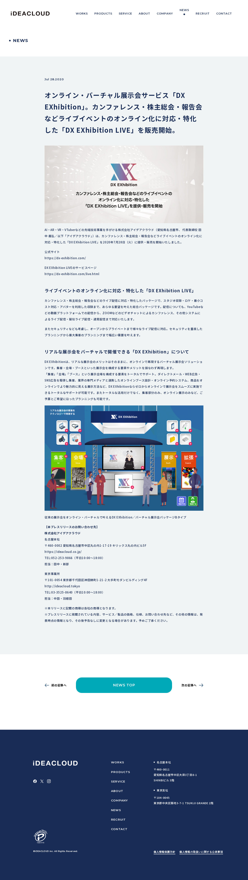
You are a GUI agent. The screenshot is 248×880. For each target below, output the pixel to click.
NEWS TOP (124, 685)
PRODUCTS (120, 772)
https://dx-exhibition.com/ (65, 258)
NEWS (116, 810)
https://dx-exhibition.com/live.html (72, 274)
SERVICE (118, 781)
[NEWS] (184, 13)
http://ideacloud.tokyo (62, 586)
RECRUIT (118, 819)
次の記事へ (189, 685)
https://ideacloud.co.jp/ (63, 552)
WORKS (117, 762)
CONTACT (119, 829)
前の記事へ (59, 685)
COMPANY (119, 800)
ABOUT (117, 791)
